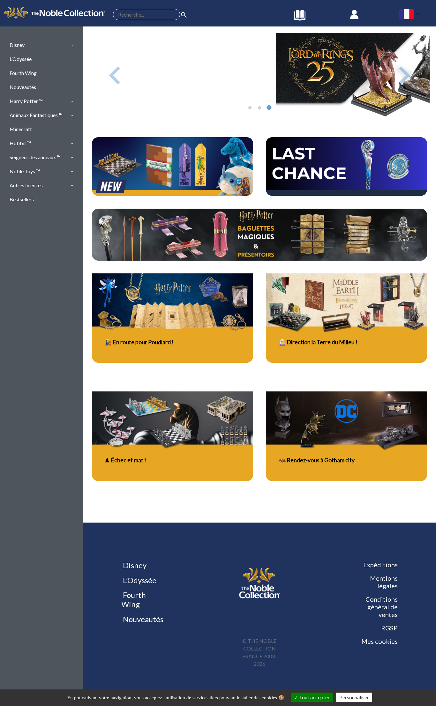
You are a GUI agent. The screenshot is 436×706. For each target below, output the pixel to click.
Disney (134, 565)
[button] (41, 45)
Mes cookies (379, 641)
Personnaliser (354, 697)
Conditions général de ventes (381, 606)
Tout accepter (314, 697)
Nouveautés (142, 619)
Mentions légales (384, 582)
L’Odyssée (138, 580)
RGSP (389, 628)
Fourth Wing (133, 599)
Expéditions (380, 565)
